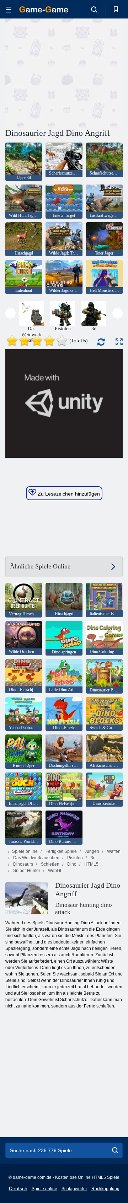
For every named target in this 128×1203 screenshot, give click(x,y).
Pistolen (74, 857)
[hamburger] (8, 9)
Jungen (91, 851)
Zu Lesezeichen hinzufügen (68, 494)
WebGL (55, 870)
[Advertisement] (96, 72)
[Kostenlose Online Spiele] (44, 9)
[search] (115, 1150)
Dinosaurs (22, 864)
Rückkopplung (105, 1188)
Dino (71, 864)
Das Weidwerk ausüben (35, 857)
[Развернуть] (119, 341)
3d (93, 857)
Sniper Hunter (26, 870)
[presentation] (10, 313)
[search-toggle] (94, 9)
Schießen (49, 864)
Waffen (113, 851)
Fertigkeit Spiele (60, 851)
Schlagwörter (74, 1188)
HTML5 (90, 864)
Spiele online (25, 851)
